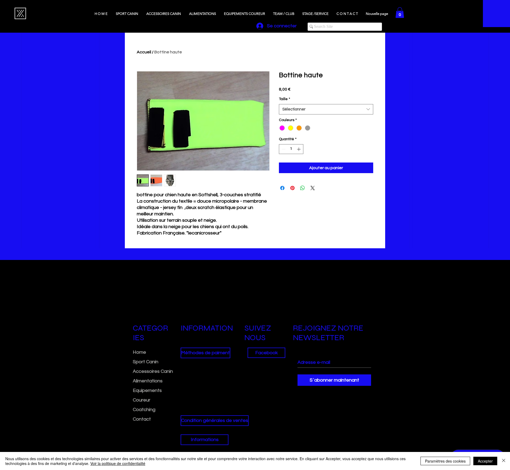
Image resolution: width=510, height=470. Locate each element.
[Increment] (299, 149)
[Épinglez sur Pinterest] (292, 188)
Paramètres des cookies (445, 461)
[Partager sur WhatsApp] (302, 188)
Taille (284, 99)
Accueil (144, 52)
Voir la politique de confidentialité (117, 463)
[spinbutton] (291, 149)
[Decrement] (283, 149)
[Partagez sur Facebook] (282, 188)
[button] (399, 12)
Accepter (485, 461)
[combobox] (326, 109)
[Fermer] (503, 461)
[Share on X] (312, 188)
